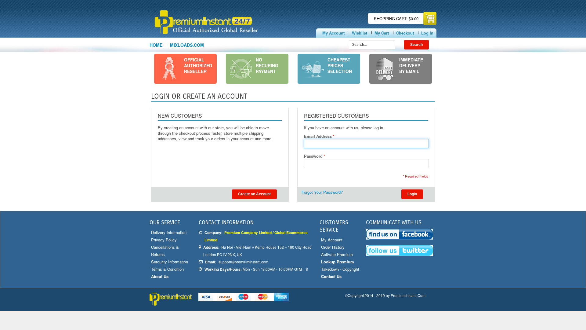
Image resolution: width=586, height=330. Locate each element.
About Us (159, 276)
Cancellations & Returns (165, 250)
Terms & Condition (167, 269)
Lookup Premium (337, 262)
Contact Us (331, 276)
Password (313, 156)
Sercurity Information (169, 262)
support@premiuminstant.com (243, 261)
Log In (427, 33)
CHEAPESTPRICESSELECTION (339, 65)
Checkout (405, 33)
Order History (333, 247)
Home (156, 45)
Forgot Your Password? (322, 192)
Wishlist (359, 33)
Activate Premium (337, 254)
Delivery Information (168, 232)
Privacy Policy (164, 240)
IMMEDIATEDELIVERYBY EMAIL (411, 65)
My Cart (381, 33)
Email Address (318, 136)
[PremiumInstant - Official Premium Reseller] (222, 22)
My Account (333, 33)
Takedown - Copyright (340, 269)
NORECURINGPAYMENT (267, 65)
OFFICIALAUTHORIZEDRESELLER (198, 65)
